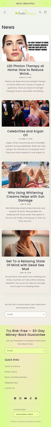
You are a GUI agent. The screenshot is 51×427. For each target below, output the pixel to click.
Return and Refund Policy (16, 377)
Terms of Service (12, 366)
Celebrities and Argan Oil (25, 133)
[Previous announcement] (4, 3)
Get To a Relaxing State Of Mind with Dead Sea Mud (25, 265)
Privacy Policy (11, 372)
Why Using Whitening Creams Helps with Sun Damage (25, 196)
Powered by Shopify (33, 421)
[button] (4, 12)
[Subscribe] (43, 314)
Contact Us (10, 388)
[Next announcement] (46, 3)
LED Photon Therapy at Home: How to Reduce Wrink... (25, 70)
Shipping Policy (11, 383)
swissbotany (21, 421)
